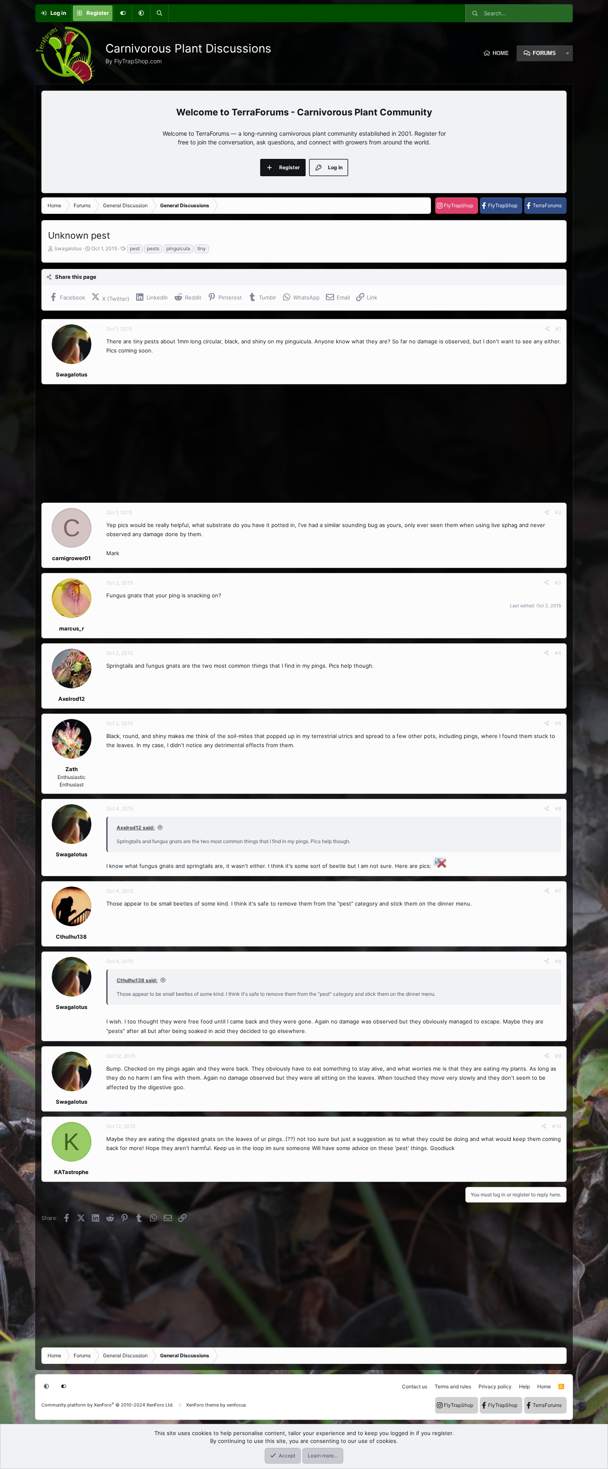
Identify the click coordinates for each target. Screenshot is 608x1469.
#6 (558, 808)
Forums (544, 53)
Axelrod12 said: (136, 827)
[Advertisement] (289, 443)
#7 (558, 891)
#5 (558, 723)
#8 (558, 961)
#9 (558, 1056)
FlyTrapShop (458, 205)
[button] (141, 13)
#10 (556, 1126)
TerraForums (547, 205)
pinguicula (178, 248)
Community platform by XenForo (107, 1405)
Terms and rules (453, 1386)
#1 (558, 329)
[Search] (159, 13)
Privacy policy (495, 1386)
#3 (558, 583)
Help (524, 1386)
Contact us (414, 1386)
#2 (558, 512)
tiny (201, 248)
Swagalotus (67, 248)
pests (153, 248)
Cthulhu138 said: (137, 980)
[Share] (547, 329)
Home (501, 53)
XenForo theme (202, 1405)
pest (135, 248)
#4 (558, 653)
